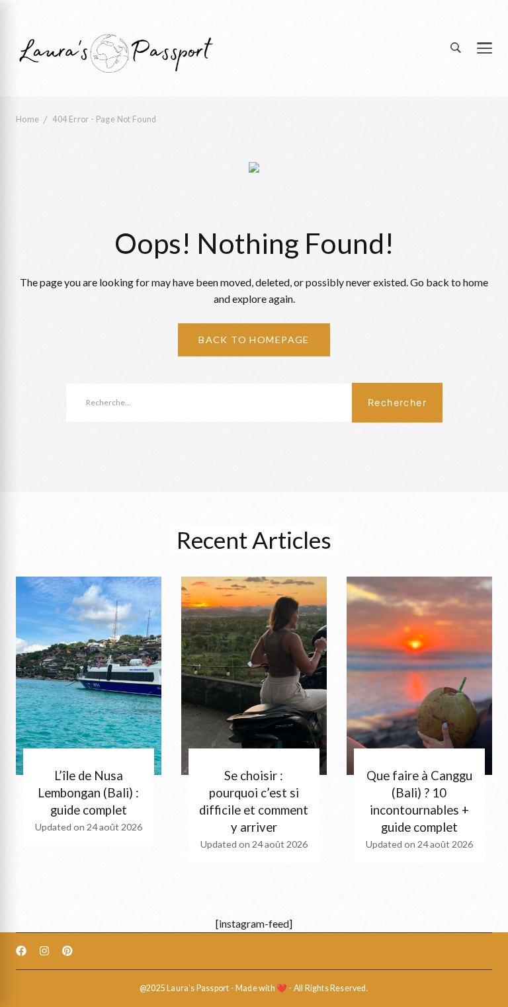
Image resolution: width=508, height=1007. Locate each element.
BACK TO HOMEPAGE (254, 339)
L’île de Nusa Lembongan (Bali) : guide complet (88, 792)
